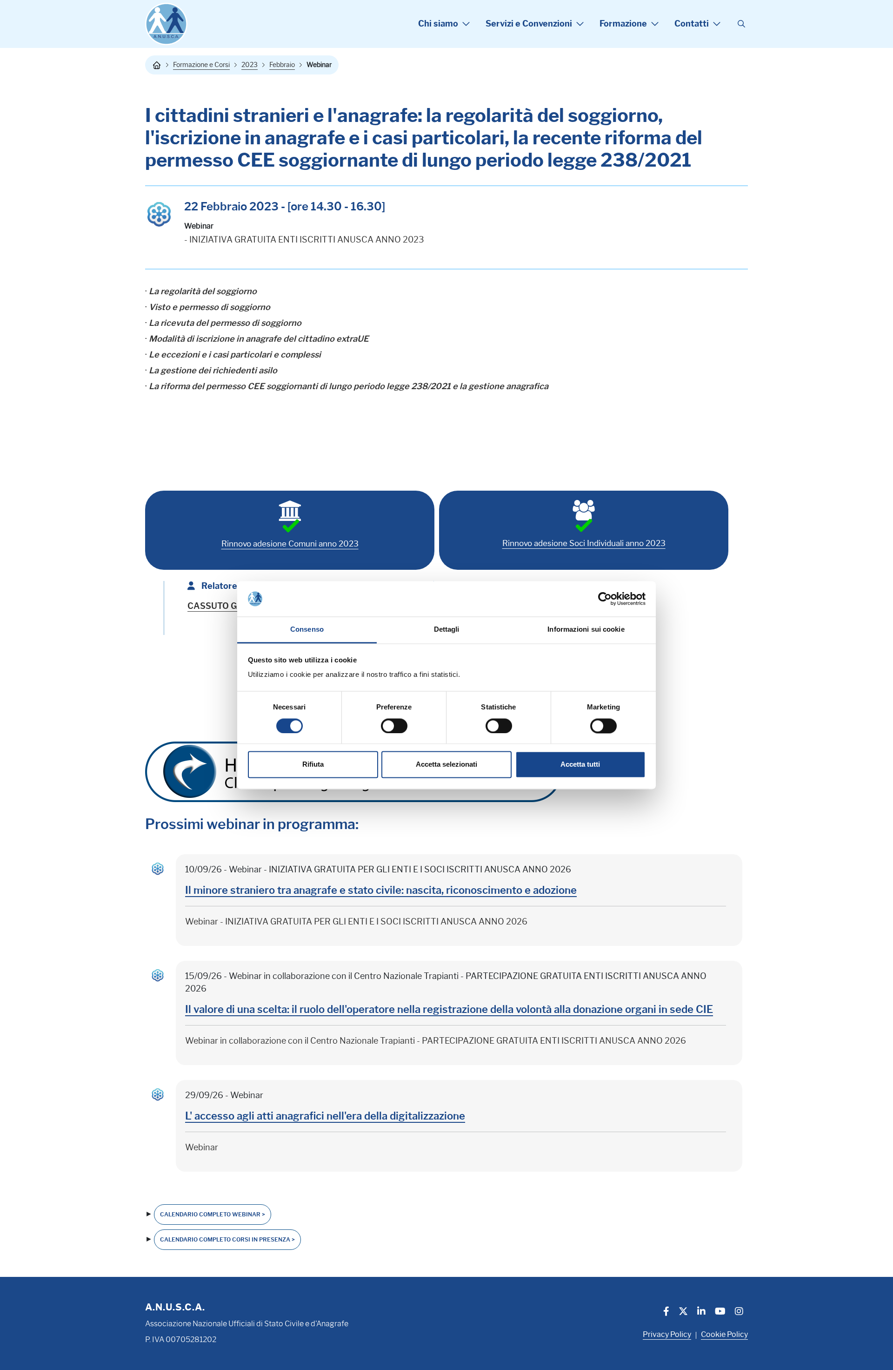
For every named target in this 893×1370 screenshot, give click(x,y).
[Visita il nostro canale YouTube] (720, 1312)
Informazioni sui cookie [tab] (585, 630)
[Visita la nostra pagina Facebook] (666, 1312)
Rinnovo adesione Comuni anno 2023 (290, 543)
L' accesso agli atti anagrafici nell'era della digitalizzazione (325, 1116)
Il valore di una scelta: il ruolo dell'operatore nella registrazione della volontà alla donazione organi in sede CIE (449, 1009)
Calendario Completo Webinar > (212, 1214)
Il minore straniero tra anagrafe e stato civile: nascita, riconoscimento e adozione (381, 890)
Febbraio (282, 65)
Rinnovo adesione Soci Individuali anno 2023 (584, 543)
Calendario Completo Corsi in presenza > (227, 1239)
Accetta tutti (580, 765)
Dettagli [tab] (447, 630)
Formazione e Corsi (201, 65)
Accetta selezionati (446, 765)
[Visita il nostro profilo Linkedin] (701, 1312)
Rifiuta (313, 765)
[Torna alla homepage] (156, 65)
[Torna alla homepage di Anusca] (166, 24)
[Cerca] (741, 24)
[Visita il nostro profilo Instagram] (739, 1312)
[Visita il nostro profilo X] (683, 1312)
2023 (249, 65)
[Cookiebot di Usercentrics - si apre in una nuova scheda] (605, 599)
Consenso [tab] (307, 630)
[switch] (394, 725)
